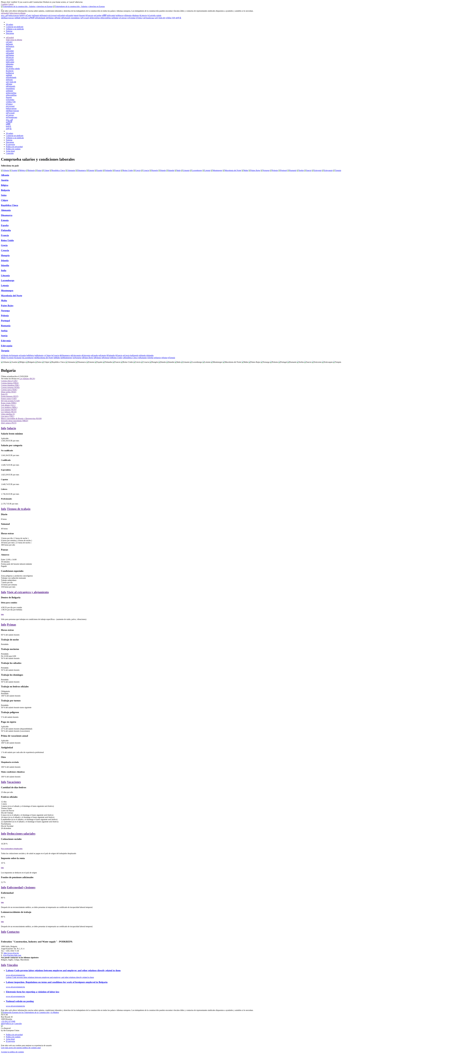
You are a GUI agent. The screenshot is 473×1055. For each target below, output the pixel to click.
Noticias (9, 31)
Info (3, 428)
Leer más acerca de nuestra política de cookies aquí (21, 1048)
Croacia (5, 250)
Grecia (4, 245)
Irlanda (5, 260)
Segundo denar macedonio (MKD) (14, 421)
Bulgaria (5, 190)
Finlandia (6, 230)
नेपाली (31, 18)
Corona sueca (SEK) (9, 390)
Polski (57, 18)
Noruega (5, 310)
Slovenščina (105, 18)
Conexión (10, 153)
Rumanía (5, 325)
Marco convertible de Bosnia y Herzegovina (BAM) (21, 418)
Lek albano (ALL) (8, 405)
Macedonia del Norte (11, 295)
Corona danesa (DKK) (10, 383)
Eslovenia (6, 340)
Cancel (10, 4)
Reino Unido (7, 240)
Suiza (4, 195)
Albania (5, 175)
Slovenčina (94, 18)
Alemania (6, 210)
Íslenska (128, 15)
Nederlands (40, 18)
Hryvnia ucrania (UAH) (10, 401)
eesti (76, 15)
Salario (11, 428)
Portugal (5, 320)
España (5, 225)
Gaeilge (97, 15)
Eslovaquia (6, 345)
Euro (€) (4, 394)
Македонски (7, 18)
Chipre (4, 200)
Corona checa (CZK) (9, 381)
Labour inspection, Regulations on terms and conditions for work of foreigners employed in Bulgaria (57, 982)
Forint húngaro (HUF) (9, 396)
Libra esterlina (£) (8, 414)
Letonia (5, 285)
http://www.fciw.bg (11, 953)
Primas (11, 624)
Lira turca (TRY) (7, 416)
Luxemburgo (7, 280)
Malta (4, 300)
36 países (9, 24)
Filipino (50, 18)
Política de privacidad (14, 147)
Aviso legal (10, 151)
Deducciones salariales (21, 833)
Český (28, 15)
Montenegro (7, 290)
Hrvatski (111, 15)
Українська (148, 18)
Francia (5, 235)
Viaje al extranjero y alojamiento (28, 592)
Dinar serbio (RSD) (8, 392)
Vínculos (12, 965)
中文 (178, 18)
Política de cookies (13, 149)
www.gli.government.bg (15, 975)
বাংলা (22, 15)
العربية (4, 15)
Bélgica (4, 185)
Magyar (120, 15)
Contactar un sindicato (14, 27)
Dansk (35, 15)
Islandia (5, 265)
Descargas (10, 33)
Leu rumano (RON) (9, 410)
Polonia (5, 315)
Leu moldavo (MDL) (9, 407)
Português (65, 18)
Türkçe (139, 18)
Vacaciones (14, 782)
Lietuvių (143, 15)
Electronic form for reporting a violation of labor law (32, 991)
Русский (84, 18)
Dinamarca (6, 215)
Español (5, 13)
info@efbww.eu (7, 1023)
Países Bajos (7, 305)
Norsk (24, 18)
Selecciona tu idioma (17, 13)
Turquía (5, 350)
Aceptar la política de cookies (12, 1052)
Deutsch (43, 15)
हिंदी (104, 15)
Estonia (5, 220)
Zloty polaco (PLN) (8, 423)
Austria (4, 180)
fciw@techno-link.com (12, 955)
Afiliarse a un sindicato (15, 29)
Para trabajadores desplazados (12, 849)
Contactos (13, 931)
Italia (3, 270)
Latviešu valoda (154, 15)
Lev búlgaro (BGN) (27, 379)
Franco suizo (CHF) (9, 398)
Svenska (131, 18)
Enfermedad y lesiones (21, 887)
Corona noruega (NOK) (10, 387)
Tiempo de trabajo (18, 508)
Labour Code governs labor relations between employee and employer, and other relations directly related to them (63, 970)
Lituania (5, 275)
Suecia (4, 335)
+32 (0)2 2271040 (8, 1021)
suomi (82, 15)
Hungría (5, 255)
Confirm (4, 4)
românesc (75, 18)
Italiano (135, 15)
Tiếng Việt (170, 18)
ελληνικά (52, 15)
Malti (17, 18)
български (13, 15)
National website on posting (20, 1001)
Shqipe (114, 18)
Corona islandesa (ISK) (10, 385)
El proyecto (10, 144)
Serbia (4, 330)
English (61, 15)
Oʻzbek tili (160, 18)
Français (89, 15)
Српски (123, 18)
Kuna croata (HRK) (9, 403)
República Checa (9, 205)
